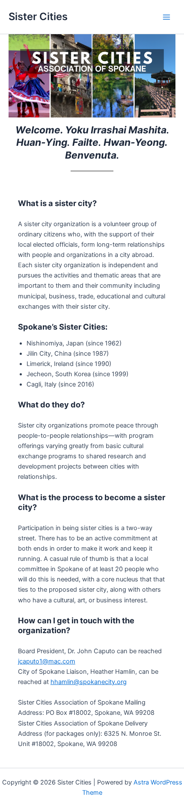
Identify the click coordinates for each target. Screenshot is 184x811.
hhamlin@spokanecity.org (88, 682)
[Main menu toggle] (166, 17)
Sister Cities (38, 16)
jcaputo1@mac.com (46, 661)
